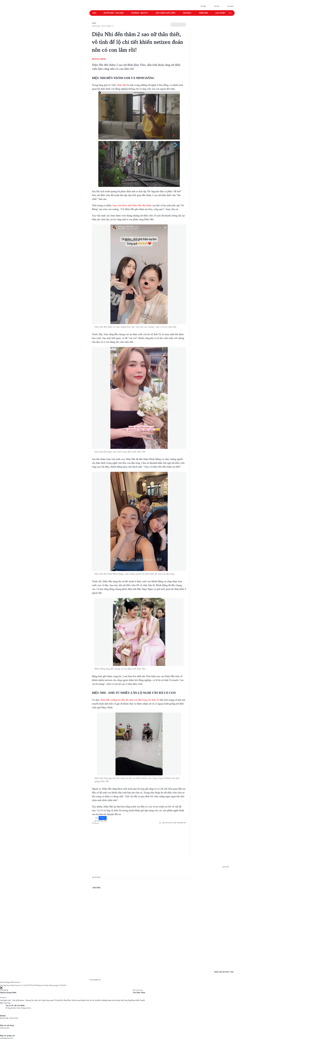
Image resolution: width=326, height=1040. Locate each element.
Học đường (102, 1000)
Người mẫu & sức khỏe (89, 1000)
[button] (178, 25)
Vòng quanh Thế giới (52, 1000)
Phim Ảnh (71, 1000)
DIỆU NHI (165, 822)
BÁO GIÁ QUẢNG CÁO (224, 972)
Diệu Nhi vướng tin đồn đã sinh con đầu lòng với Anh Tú (129, 699)
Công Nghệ (128, 1000)
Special (134, 1000)
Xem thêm (96, 888)
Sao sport (220, 13)
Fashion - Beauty (139, 13)
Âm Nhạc (63, 1000)
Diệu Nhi (121, 85)
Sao (94, 13)
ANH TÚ (170, 822)
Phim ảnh (203, 13)
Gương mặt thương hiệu (115, 1000)
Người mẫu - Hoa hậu (114, 13)
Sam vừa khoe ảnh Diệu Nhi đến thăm (132, 205)
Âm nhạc (187, 13)
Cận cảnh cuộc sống (165, 13)
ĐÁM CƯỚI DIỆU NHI (179, 822)
